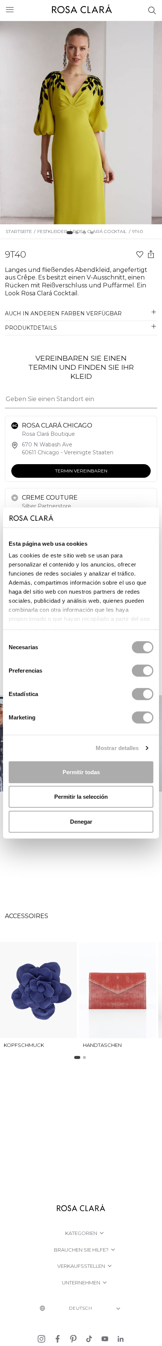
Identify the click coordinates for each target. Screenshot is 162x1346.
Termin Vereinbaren (81, 470)
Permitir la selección (81, 796)
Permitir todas (81, 772)
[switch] (142, 670)
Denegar (81, 821)
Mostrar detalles (117, 748)
